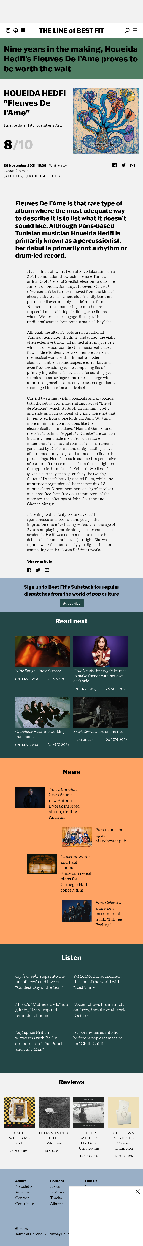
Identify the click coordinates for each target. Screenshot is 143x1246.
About (20, 1181)
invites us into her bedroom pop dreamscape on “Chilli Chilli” (97, 1038)
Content (57, 1181)
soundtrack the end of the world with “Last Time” (97, 982)
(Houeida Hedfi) (43, 176)
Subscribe (72, 603)
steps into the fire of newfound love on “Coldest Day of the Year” (40, 982)
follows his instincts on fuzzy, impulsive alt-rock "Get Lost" (99, 1010)
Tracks (56, 1198)
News (55, 1186)
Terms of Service (29, 1233)
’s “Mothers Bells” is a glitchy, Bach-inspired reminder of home (41, 1010)
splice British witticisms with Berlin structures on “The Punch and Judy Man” (39, 1041)
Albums (13, 176)
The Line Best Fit (71, 30)
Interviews (26, 679)
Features (83, 740)
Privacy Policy (60, 1233)
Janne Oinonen (16, 170)
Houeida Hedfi (35, 93)
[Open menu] (135, 30)
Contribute (24, 1204)
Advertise (23, 1192)
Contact (22, 1198)
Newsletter (24, 1186)
